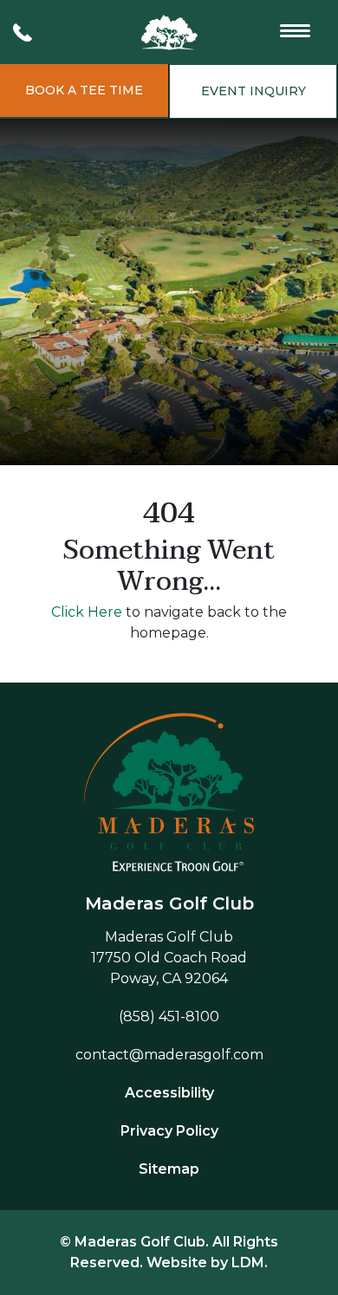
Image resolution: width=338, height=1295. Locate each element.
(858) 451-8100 (169, 1016)
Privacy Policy (169, 1131)
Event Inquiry (253, 91)
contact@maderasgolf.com (169, 1054)
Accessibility (169, 1093)
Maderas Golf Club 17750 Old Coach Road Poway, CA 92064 (169, 958)
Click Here (86, 612)
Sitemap (169, 1169)
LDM (247, 1262)
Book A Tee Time (84, 90)
